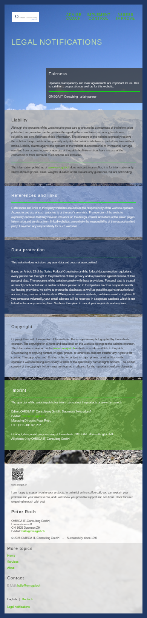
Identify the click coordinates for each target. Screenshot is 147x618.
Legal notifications (18, 607)
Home (11, 555)
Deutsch (27, 599)
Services (12, 562)
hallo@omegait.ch (32, 416)
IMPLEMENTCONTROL (99, 16)
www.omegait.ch (58, 167)
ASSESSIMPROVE (125, 16)
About (10, 568)
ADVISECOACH (73, 16)
